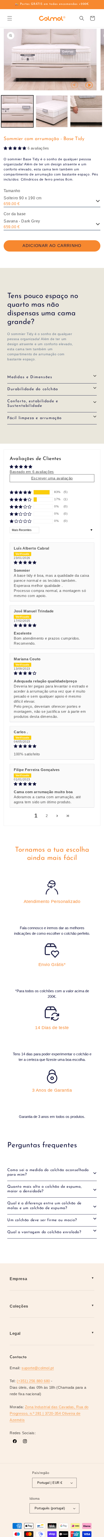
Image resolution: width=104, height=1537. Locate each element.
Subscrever (52, 796)
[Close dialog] (94, 728)
